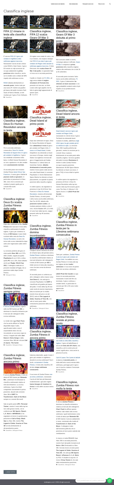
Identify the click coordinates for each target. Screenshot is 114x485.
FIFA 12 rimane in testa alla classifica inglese (15, 34)
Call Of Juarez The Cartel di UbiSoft (68, 357)
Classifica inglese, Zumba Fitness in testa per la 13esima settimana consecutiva (67, 228)
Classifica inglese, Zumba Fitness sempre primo (14, 288)
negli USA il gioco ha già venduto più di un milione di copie (67, 143)
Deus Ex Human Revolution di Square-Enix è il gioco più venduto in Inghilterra (15, 153)
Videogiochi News (58, 4)
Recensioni (73, 4)
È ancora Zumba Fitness (12, 306)
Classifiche (9, 97)
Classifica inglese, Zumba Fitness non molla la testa (67, 385)
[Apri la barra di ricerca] (110, 4)
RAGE (6, 83)
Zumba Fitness (35, 255)
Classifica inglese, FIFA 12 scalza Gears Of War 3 (40, 34)
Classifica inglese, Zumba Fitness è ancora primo (40, 334)
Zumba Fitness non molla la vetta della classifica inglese (68, 340)
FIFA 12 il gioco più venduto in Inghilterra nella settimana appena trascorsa (13, 58)
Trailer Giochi (87, 4)
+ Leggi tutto (10, 472)
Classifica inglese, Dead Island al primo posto (40, 120)
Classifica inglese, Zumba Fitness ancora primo (14, 358)
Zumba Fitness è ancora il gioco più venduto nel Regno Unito (68, 257)
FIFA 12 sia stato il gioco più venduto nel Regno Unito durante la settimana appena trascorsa (41, 63)
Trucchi (101, 4)
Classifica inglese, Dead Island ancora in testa (68, 114)
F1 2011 (47, 78)
